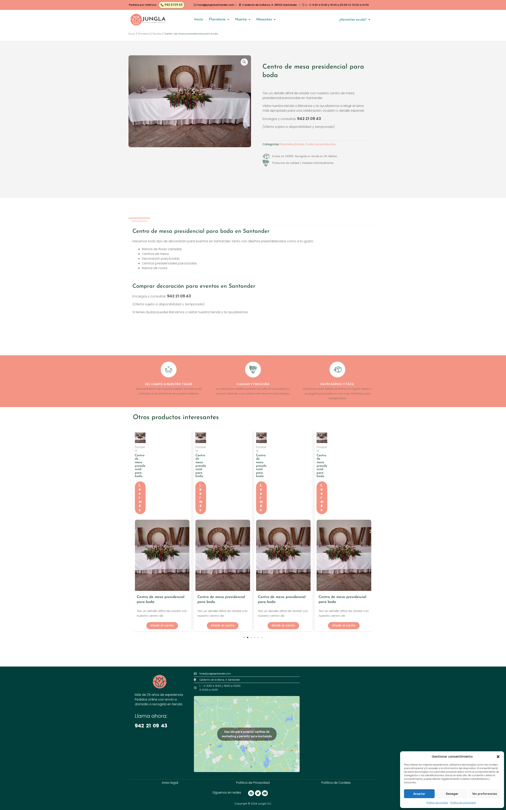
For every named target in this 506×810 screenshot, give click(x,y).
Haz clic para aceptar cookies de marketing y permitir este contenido (247, 734)
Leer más (140, 497)
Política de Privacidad (253, 782)
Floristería (217, 19)
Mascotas (264, 19)
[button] (498, 757)
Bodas (157, 34)
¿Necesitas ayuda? (352, 19)
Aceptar (419, 794)
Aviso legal (170, 782)
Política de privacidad (463, 802)
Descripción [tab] (139, 221)
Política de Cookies (336, 782)
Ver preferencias (484, 794)
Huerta (241, 19)
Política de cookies (437, 802)
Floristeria (144, 34)
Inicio (198, 19)
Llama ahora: (151, 716)
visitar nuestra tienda (204, 312)
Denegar (452, 794)
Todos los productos (320, 144)
